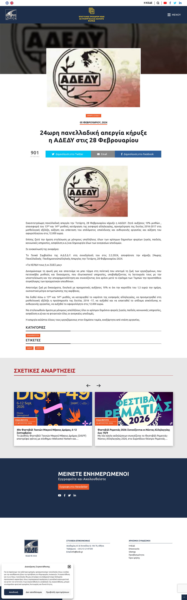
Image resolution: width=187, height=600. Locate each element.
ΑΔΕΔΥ (29, 348)
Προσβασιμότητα (136, 555)
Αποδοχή (13, 592)
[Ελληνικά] (7, 3)
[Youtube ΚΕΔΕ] (165, 3)
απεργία (39, 348)
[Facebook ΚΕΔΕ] (170, 3)
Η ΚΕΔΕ (148, 2)
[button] (69, 566)
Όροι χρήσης (134, 558)
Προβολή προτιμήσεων (57, 592)
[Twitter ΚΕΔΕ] (175, 3)
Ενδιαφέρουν (33, 335)
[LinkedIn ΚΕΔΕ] (180, 3)
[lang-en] (11, 3)
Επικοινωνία (134, 549)
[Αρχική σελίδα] (10, 14)
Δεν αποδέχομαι (34, 592)
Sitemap (132, 552)
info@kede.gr (77, 552)
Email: (68, 552)
